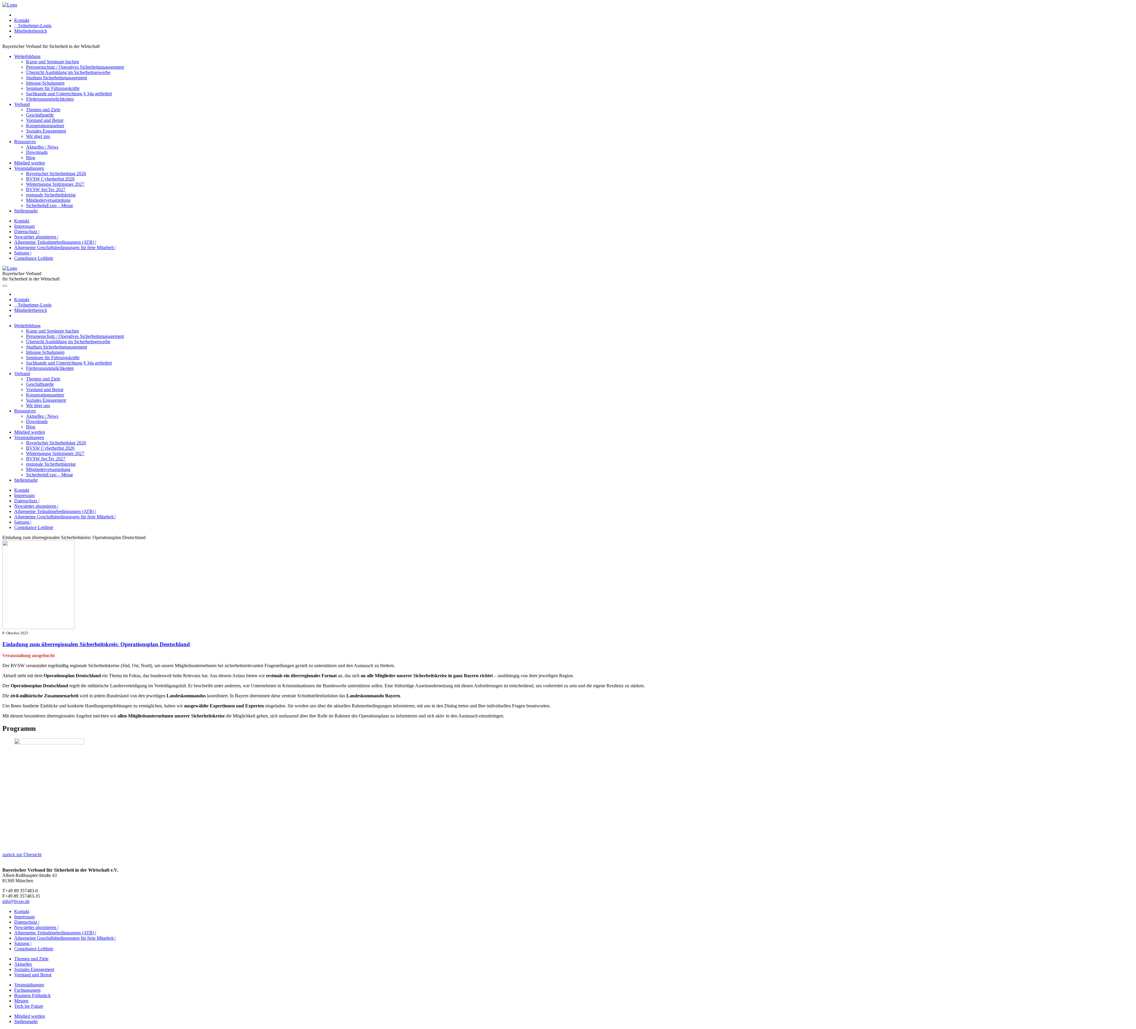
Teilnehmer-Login (32, 25)
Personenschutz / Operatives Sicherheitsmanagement (75, 67)
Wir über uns (38, 136)
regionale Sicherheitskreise (51, 194)
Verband (22, 104)
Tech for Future (28, 1006)
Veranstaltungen (29, 168)
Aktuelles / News (42, 146)
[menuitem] (574, 15)
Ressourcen (25, 141)
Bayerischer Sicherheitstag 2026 (56, 173)
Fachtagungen (27, 990)
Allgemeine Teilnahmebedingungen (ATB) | (55, 242)
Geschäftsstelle (40, 114)
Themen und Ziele (43, 109)
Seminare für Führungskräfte (53, 88)
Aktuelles (23, 964)
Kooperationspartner (45, 125)
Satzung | (22, 252)
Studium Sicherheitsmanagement (56, 77)
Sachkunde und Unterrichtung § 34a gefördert (69, 93)
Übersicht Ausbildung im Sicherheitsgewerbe (68, 72)
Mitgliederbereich (30, 30)
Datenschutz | (26, 231)
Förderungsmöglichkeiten (50, 98)
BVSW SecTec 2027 (45, 189)
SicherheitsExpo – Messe (49, 205)
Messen (21, 1000)
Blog (30, 157)
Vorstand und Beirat (44, 120)
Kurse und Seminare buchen (52, 61)
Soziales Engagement (46, 130)
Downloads (37, 152)
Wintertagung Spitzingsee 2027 (55, 184)
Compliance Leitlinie (33, 258)
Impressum (24, 226)
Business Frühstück (32, 995)
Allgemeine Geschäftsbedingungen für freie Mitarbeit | (65, 247)
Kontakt (21, 20)
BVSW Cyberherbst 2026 (50, 178)
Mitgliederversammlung (48, 200)
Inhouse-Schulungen (45, 83)
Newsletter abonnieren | (36, 236)
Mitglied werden (29, 162)
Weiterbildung (27, 56)
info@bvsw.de (16, 901)
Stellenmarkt (26, 210)
